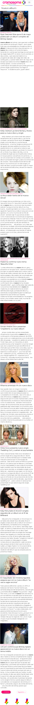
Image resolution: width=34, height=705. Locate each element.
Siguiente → (21, 692)
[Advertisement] (17, 89)
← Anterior (6, 692)
